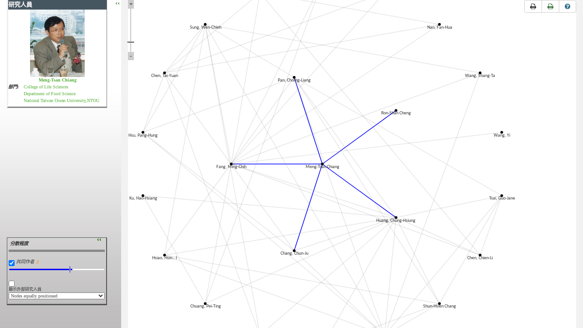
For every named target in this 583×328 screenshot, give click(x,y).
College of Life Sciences (46, 86)
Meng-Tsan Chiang (58, 79)
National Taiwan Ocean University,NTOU (61, 100)
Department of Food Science (50, 93)
